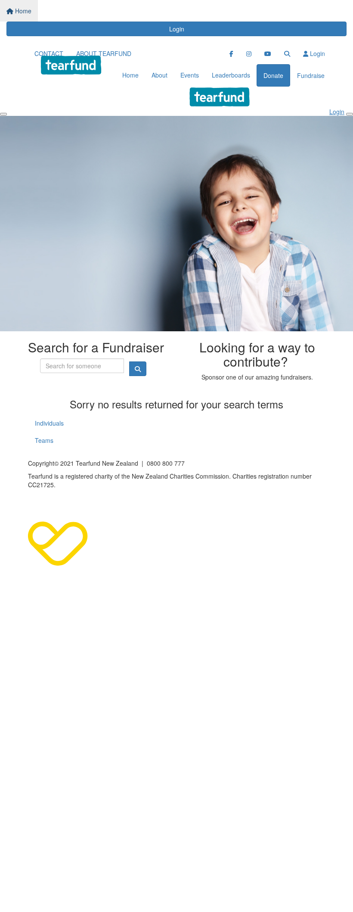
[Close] (349, 114)
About (159, 75)
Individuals (49, 423)
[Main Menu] (3, 114)
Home (22, 10)
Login (176, 29)
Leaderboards (231, 75)
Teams (44, 440)
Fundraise (311, 75)
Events (189, 75)
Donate (273, 75)
